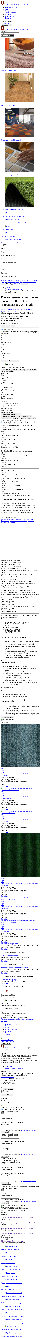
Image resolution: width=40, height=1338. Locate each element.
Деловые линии (9, 519)
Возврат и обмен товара (28, 418)
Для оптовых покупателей (9, 944)
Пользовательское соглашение (15, 1068)
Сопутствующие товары (28, 282)
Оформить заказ (6, 1241)
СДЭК (17, 519)
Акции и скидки (11, 13)
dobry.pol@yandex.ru (7, 1041)
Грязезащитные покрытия (13, 289)
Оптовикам (8, 9)
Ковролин (4, 280)
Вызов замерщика (31, 369)
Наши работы (9, 16)
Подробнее (4, 786)
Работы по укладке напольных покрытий (14, 968)
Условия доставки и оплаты (10, 956)
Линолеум (11, 280)
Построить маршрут (7, 1077)
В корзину (4, 361)
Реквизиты (16, 418)
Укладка (7, 11)
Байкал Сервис (19, 521)
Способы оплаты (6, 418)
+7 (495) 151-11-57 (7, 23)
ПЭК (2, 519)
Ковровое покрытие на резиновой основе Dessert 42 (18, 1217)
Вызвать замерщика (7, 717)
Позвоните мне (6, 1043)
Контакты (8, 18)
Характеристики (6, 369)
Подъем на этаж (26, 416)
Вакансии (8, 14)
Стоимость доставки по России (11, 416)
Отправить (5, 1132)
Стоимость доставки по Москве (11, 414)
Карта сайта (9, 1066)
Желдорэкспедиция (7, 521)
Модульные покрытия (12, 282)
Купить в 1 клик (14, 361)
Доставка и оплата (11, 7)
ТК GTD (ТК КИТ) (26, 519)
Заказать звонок (6, 25)
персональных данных (28, 1130)
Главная (7, 287)
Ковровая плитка (20, 280)
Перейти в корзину (18, 1241)
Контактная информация (9, 980)
